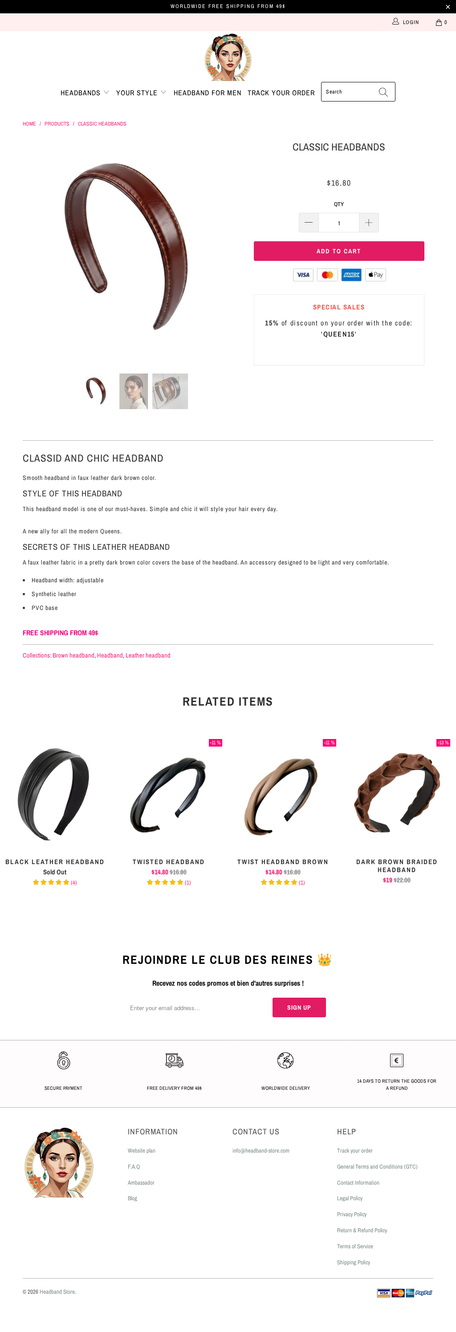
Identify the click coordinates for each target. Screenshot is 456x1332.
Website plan (141, 1150)
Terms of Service (355, 1246)
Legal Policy (349, 1198)
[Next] (233, 250)
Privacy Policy (351, 1214)
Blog (132, 1198)
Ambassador (141, 1182)
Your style (138, 92)
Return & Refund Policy (362, 1230)
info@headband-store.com (260, 1150)
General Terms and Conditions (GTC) (377, 1166)
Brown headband (73, 655)
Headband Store (57, 1291)
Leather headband (148, 655)
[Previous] (34, 250)
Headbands (82, 92)
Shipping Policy (353, 1262)
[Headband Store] (228, 56)
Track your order (281, 92)
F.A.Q (134, 1166)
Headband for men (207, 92)
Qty (339, 204)
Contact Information (358, 1182)
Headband (110, 655)
